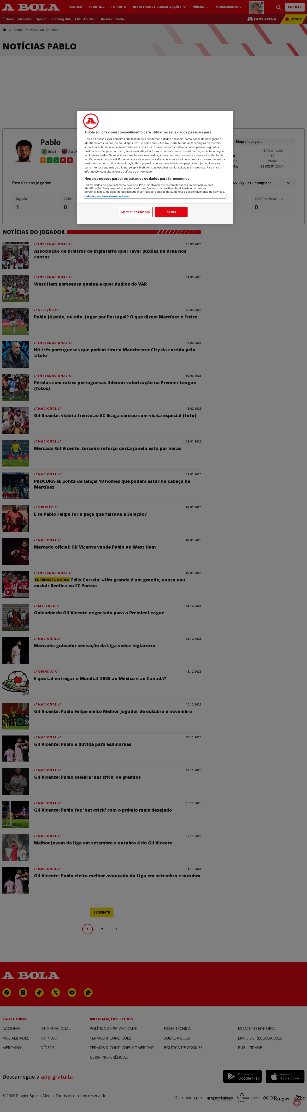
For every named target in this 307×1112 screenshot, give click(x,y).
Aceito (171, 212)
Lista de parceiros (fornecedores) (107, 196)
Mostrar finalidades (135, 212)
